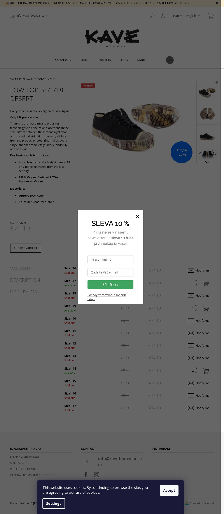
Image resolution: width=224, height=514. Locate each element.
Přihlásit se (110, 284)
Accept (169, 490)
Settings (53, 503)
